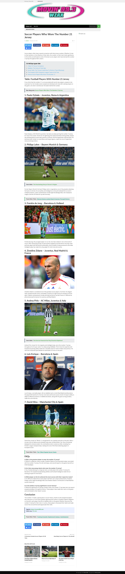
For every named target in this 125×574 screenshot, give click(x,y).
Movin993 (86, 572)
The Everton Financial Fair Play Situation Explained (47, 340)
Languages (40, 1)
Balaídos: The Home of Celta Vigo (37, 68)
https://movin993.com (37, 509)
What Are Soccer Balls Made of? (49, 558)
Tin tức (36, 26)
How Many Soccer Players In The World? (64, 536)
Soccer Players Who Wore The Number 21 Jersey (49, 90)
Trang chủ (29, 26)
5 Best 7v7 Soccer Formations (36, 66)
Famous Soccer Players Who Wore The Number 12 (41, 74)
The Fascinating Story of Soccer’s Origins (45, 184)
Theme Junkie (97, 572)
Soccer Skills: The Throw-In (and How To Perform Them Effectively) (46, 70)
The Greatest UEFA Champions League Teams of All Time (43, 72)
